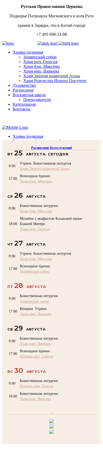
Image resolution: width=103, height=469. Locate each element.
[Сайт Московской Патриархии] (51, 422)
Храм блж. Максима (36, 181)
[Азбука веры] (51, 432)
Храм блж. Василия (35, 399)
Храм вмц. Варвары (35, 314)
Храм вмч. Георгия (35, 229)
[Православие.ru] (51, 427)
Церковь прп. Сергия (36, 356)
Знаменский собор (34, 271)
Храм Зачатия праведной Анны (44, 168)
